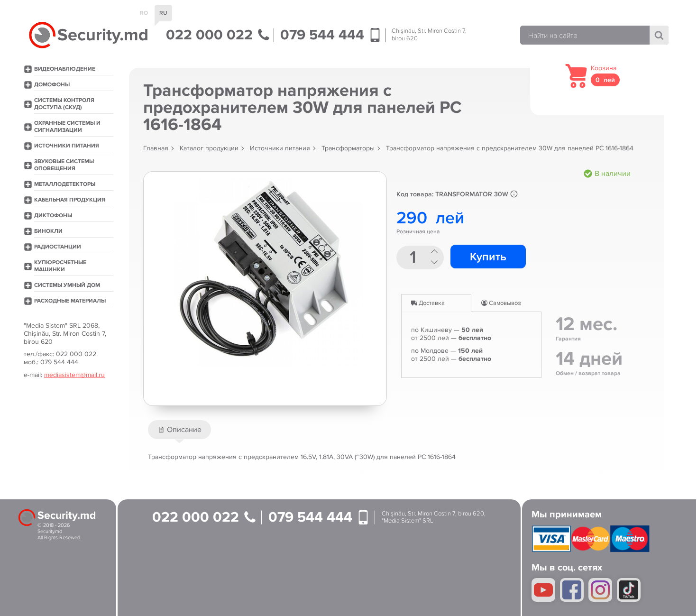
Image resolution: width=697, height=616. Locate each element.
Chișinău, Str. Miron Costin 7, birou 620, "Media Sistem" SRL (434, 517)
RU (163, 13)
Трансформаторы (348, 148)
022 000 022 (211, 35)
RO (144, 13)
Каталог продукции (209, 148)
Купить (488, 257)
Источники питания (280, 148)
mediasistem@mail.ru (74, 375)
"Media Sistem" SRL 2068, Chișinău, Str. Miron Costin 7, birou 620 (65, 334)
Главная (155, 148)
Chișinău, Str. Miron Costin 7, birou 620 (429, 35)
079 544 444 (324, 35)
